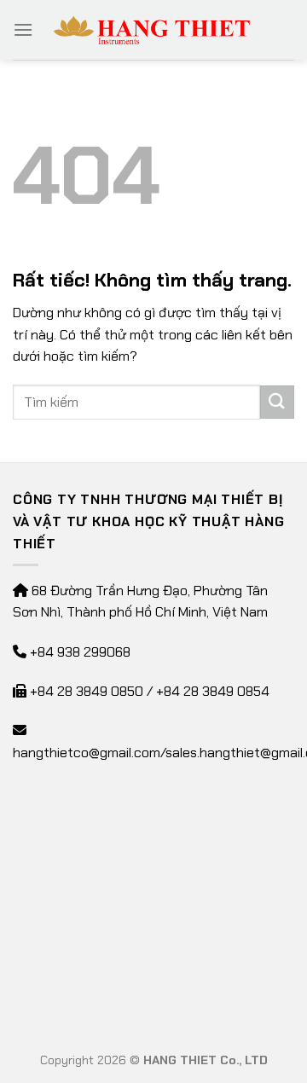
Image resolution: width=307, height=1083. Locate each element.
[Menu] (23, 29)
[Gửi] (277, 402)
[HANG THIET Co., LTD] (153, 30)
